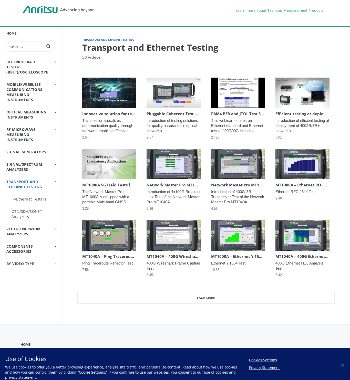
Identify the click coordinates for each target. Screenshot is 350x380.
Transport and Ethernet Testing (24, 184)
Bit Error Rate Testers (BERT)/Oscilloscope (27, 67)
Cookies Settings (263, 359)
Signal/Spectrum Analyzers (24, 167)
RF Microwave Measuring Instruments (21, 134)
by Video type (20, 263)
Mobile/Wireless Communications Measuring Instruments (24, 92)
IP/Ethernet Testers (29, 199)
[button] (48, 46)
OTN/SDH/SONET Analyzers (27, 214)
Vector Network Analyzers (23, 231)
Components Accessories (19, 249)
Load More (206, 298)
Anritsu (58, 10)
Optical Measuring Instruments (26, 115)
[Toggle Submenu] (55, 61)
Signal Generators (26, 152)
